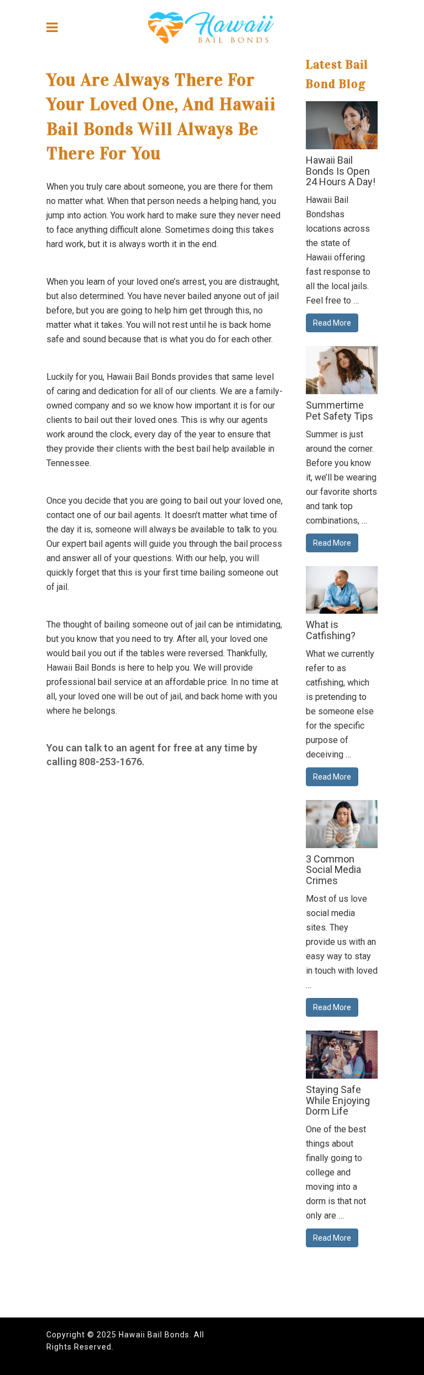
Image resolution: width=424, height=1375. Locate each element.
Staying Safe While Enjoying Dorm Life (338, 1100)
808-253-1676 (110, 761)
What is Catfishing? (331, 630)
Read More (332, 322)
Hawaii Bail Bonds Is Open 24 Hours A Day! (340, 171)
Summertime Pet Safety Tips (339, 410)
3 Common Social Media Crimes (333, 870)
